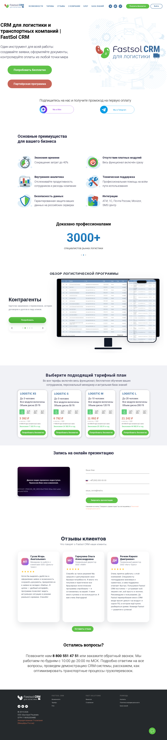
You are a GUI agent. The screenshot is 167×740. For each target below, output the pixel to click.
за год (124, 412)
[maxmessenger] (115, 6)
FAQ (53, 706)
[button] (82, 629)
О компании (74, 6)
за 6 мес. (130, 412)
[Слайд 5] (31, 328)
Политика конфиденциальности (130, 702)
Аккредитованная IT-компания (30, 720)
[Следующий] (42, 328)
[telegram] (110, 6)
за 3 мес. (137, 412)
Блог (86, 6)
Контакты (123, 699)
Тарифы (50, 6)
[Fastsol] (22, 706)
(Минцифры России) (26, 723)
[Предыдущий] (12, 328)
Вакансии (89, 699)
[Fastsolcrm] (19, 706)
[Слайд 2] (25, 328)
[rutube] (120, 6)
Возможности (36, 6)
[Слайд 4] (29, 328)
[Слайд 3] (27, 328)
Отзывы (61, 6)
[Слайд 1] (22, 328)
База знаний (98, 6)
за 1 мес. (144, 412)
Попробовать (27, 320)
